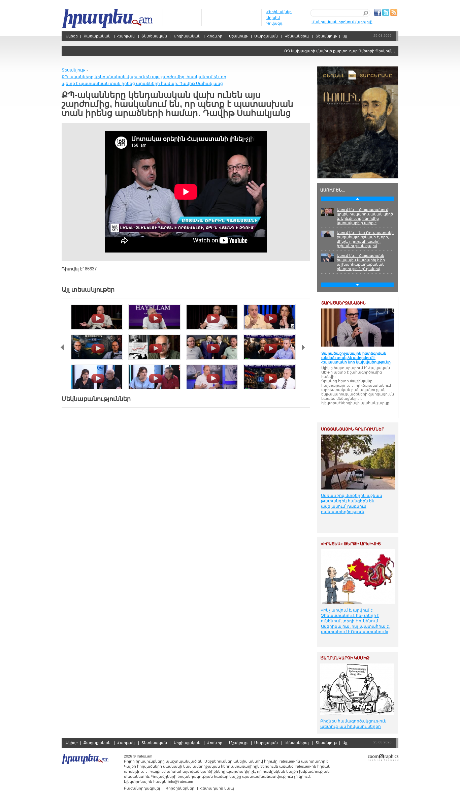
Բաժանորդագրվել (142, 788)
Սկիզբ (108, 18)
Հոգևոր (214, 36)
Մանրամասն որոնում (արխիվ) (341, 22)
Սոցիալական (187, 36)
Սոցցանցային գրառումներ (352, 429)
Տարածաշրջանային (343, 303)
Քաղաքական (97, 36)
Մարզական (266, 36)
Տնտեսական (154, 36)
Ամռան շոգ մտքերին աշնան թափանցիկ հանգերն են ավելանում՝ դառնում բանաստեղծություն (351, 503)
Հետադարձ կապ (217, 788)
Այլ (344, 36)
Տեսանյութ (326, 36)
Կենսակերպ (297, 36)
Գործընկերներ (180, 788)
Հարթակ (126, 36)
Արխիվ (273, 18)
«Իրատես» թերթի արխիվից (351, 544)
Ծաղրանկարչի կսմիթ (344, 658)
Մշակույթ (238, 36)
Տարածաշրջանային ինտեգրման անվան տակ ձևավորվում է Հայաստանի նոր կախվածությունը (356, 357)
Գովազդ (274, 23)
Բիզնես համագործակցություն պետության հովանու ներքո (353, 724)
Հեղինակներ (279, 12)
